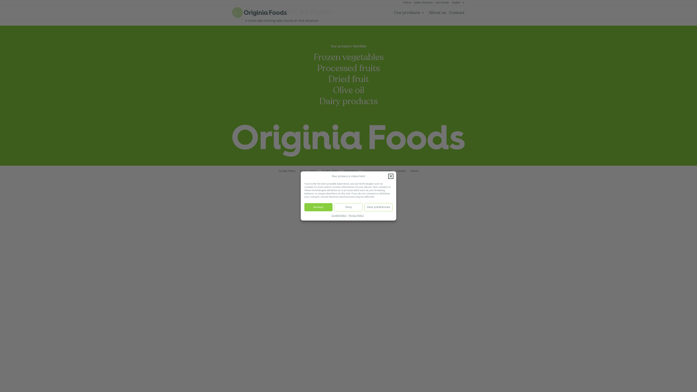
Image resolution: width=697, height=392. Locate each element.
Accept (318, 207)
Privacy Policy (356, 215)
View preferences (378, 207)
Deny (348, 207)
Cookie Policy (339, 215)
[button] (391, 176)
